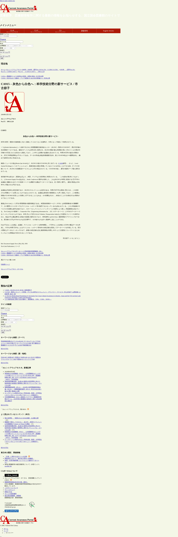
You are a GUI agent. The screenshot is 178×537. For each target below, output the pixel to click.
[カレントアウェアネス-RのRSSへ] (28, 409)
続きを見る (4, 348)
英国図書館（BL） (37, 251)
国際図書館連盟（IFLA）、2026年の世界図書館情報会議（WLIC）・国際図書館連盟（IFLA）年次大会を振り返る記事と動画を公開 (23, 389)
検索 (2, 58)
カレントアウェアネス (8, 251)
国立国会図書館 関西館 (13, 495)
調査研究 (84, 31)
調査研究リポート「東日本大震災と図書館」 (19, 458)
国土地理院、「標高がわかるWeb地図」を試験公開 (21, 418)
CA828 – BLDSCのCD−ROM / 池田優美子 (18, 290)
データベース (20, 251)
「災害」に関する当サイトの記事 (16, 456)
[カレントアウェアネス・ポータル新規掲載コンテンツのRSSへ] (11, 480)
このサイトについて (11, 488)
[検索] (0, 38)
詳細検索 (3, 39)
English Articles (108, 31)
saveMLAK (8, 466)
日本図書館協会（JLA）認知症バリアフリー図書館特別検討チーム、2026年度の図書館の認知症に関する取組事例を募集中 (23, 399)
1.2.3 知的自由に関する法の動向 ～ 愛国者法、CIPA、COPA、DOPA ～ (28, 299)
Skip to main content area (7, 1)
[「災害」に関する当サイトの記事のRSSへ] (29, 456)
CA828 (60, 163)
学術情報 (28, 251)
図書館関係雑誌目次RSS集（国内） (16, 482)
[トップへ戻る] (0, 536)
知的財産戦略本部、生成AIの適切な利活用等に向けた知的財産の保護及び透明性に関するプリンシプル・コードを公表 (23, 383)
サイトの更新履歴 (11, 494)
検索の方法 (8, 492)
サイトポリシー (10, 490)
